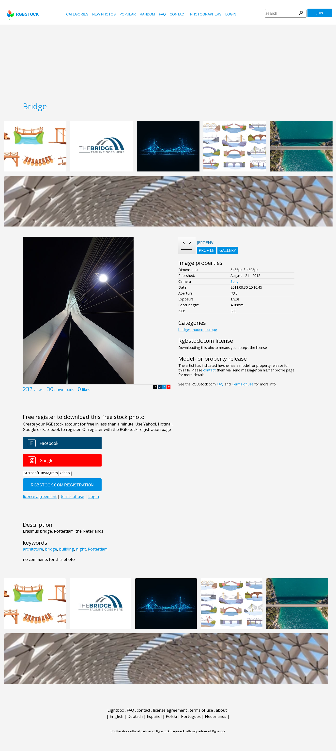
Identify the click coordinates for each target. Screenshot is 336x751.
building (66, 549)
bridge (51, 549)
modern (198, 329)
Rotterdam (97, 549)
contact (178, 14)
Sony (234, 281)
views (38, 389)
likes (86, 389)
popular (128, 14)
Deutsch (135, 716)
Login (230, 14)
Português (191, 716)
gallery (227, 250)
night (81, 549)
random (147, 14)
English (116, 716)
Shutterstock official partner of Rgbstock (140, 731)
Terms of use (242, 384)
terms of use (201, 710)
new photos (104, 14)
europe (211, 329)
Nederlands (215, 716)
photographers (205, 14)
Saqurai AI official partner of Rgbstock (198, 731)
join (320, 13)
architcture (33, 549)
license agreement (170, 710)
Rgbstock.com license (205, 340)
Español (154, 716)
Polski (171, 716)
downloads (64, 389)
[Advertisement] (168, 61)
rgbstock (27, 14)
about (221, 710)
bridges (184, 329)
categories (77, 14)
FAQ (162, 14)
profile (206, 250)
